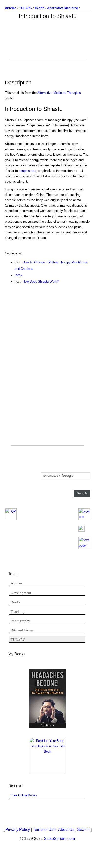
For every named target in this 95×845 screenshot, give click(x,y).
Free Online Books (24, 795)
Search (83, 829)
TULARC (18, 640)
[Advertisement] (47, 46)
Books (15, 602)
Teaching (18, 612)
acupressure (27, 171)
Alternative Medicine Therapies (59, 93)
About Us (66, 829)
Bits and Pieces (22, 630)
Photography (20, 621)
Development (21, 593)
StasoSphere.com (59, 838)
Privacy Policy (17, 829)
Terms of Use (44, 829)
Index (18, 275)
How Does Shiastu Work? (41, 281)
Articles (16, 583)
